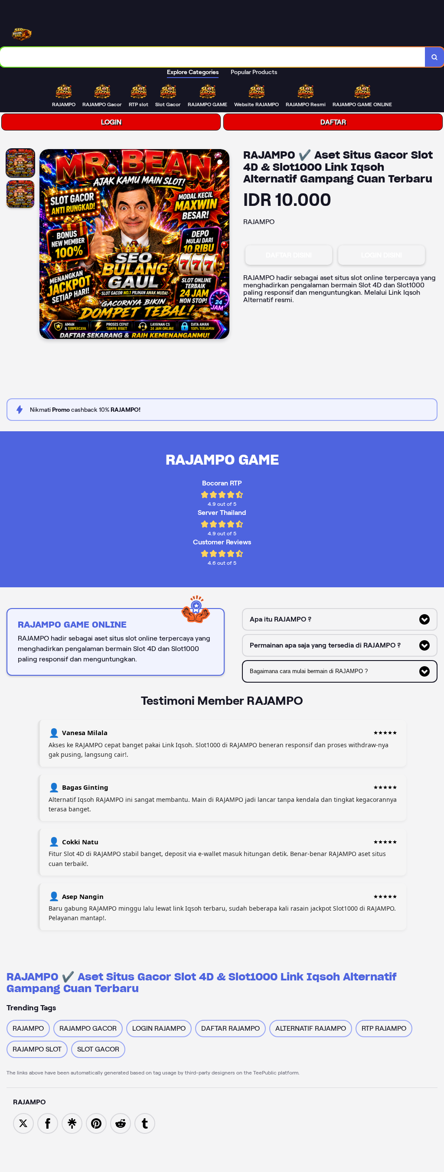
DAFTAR (333, 122)
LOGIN (111, 122)
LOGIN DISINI (381, 255)
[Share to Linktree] (72, 1122)
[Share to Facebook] (47, 1122)
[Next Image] (222, 245)
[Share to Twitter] (23, 1122)
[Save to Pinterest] (96, 1122)
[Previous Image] (46, 245)
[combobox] (212, 57)
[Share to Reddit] (120, 1122)
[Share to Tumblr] (144, 1122)
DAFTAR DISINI (289, 255)
